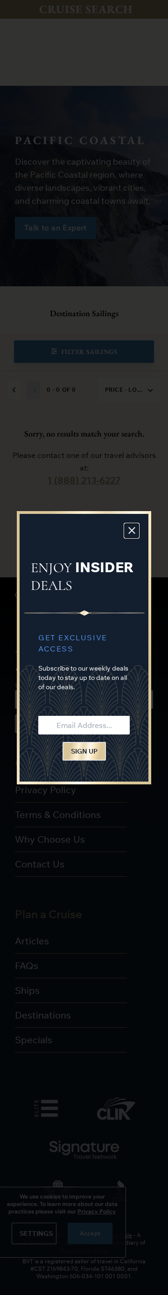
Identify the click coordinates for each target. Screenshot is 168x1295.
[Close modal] (131, 530)
